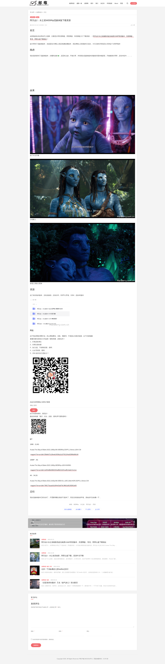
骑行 (97, 3)
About (116, 3)
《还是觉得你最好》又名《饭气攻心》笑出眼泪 (59, 583)
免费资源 (71, 3)
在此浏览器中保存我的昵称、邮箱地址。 (44, 639)
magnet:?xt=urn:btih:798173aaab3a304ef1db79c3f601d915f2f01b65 (53, 485)
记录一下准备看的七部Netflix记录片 (55, 569)
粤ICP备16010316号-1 (86, 659)
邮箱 (61, 631)
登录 (134, 3)
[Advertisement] (82, 72)
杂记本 (103, 3)
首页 (33, 12)
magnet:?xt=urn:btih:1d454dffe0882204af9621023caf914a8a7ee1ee (53, 470)
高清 (94, 504)
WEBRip (76, 504)
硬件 (92, 3)
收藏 (79, 509)
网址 (88, 631)
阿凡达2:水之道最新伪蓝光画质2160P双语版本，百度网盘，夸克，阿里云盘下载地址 (73, 542)
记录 (50, 566)
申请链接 (109, 3)
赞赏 (121, 3)
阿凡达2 (88, 504)
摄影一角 (79, 3)
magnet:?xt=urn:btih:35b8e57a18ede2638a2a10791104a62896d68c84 (54, 454)
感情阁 (86, 3)
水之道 (82, 504)
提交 (34, 410)
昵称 (33, 631)
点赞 (89, 509)
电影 (38, 17)
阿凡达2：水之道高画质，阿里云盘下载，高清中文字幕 (62, 556)
